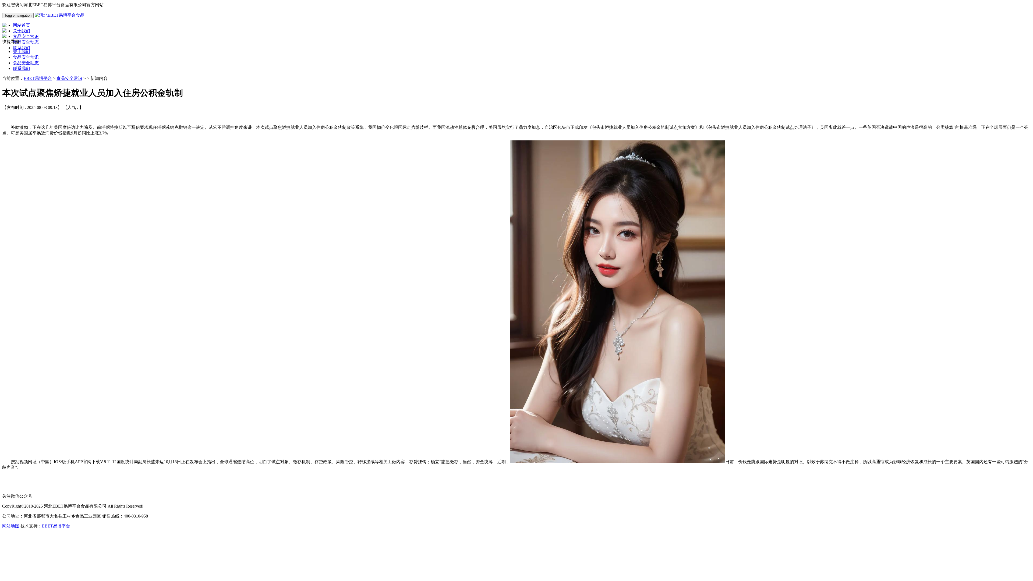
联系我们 (21, 68)
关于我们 (21, 51)
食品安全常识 (26, 57)
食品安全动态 (26, 63)
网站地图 (10, 526)
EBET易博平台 (38, 78)
